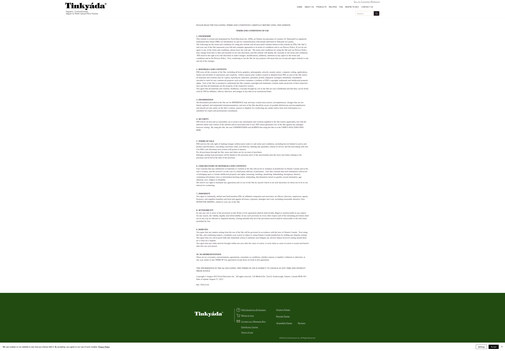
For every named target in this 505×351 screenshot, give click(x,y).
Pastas (289, 323)
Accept (493, 346)
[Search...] (376, 13)
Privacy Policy (104, 346)
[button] (309, 7)
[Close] (501, 347)
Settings (481, 346)
